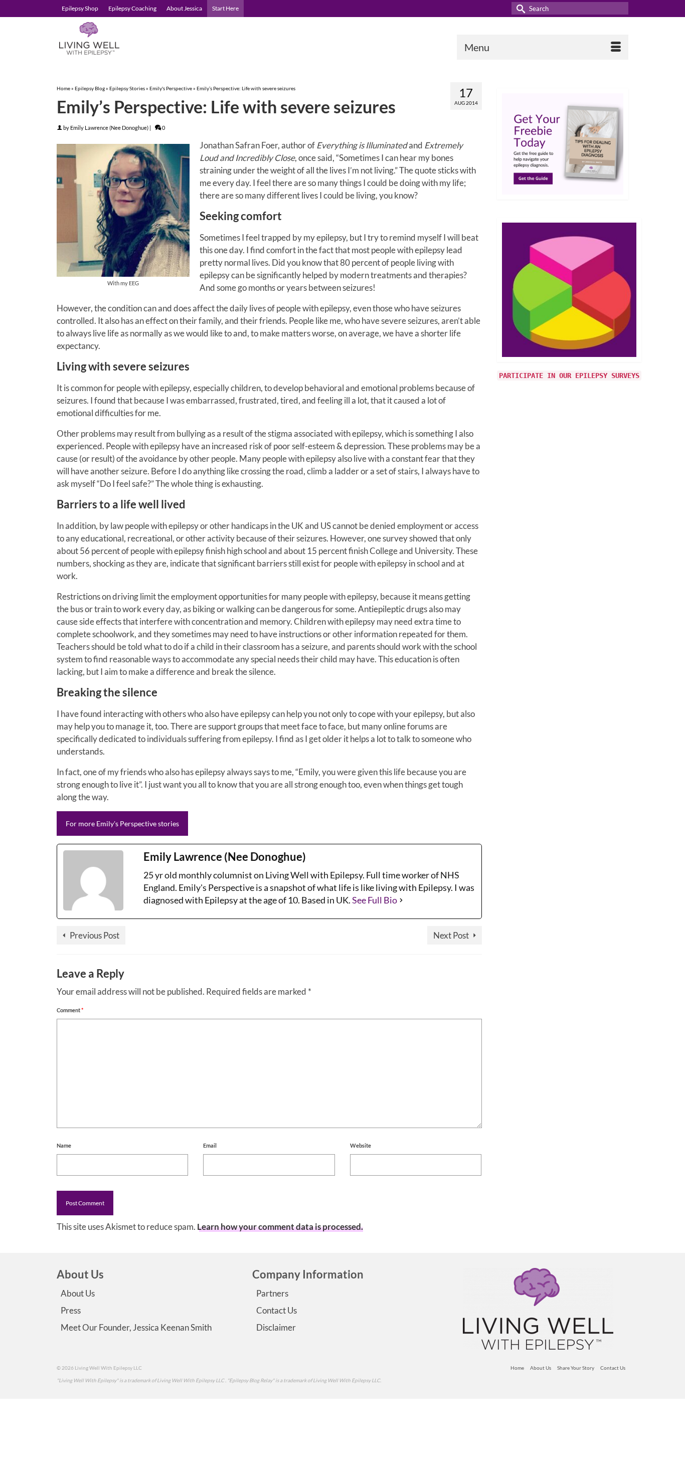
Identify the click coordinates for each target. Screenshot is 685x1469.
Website (360, 1145)
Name (64, 1145)
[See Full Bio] (401, 900)
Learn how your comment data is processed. (280, 1226)
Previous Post (94, 935)
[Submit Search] (519, 8)
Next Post (451, 935)
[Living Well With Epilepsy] (147, 38)
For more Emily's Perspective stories (122, 823)
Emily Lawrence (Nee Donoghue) (109, 127)
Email (210, 1145)
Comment (70, 1010)
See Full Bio (374, 899)
